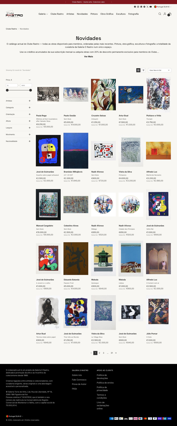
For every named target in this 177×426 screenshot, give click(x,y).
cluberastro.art (18, 420)
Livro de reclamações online (103, 405)
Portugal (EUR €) (163, 7)
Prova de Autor (79, 384)
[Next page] (116, 353)
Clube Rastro (11, 29)
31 (112, 353)
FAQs (74, 389)
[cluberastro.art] (14, 13)
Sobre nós (77, 375)
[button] (138, 70)
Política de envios (105, 382)
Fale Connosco (79, 379)
